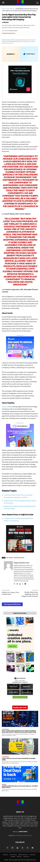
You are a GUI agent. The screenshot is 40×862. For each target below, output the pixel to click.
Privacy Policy (13, 854)
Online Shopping (19, 557)
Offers (4, 784)
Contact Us (26, 856)
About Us (19, 856)
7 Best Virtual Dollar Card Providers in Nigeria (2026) (19, 759)
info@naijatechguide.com (24, 835)
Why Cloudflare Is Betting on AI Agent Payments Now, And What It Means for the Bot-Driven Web (19, 731)
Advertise (5, 854)
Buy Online (9, 557)
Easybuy (5, 407)
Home (3, 8)
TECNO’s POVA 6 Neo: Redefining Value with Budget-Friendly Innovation (30, 594)
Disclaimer (33, 854)
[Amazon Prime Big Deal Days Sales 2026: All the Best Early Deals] (20, 774)
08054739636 (23, 831)
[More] (25, 37)
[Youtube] (25, 583)
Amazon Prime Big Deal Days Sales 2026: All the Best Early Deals (20, 786)
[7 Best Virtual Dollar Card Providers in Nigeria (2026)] (20, 746)
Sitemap (13, 856)
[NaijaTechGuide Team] (8, 573)
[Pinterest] (12, 37)
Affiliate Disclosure (23, 854)
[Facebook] (4, 37)
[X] (8, 37)
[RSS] (22, 848)
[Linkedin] (21, 37)
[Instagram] (17, 583)
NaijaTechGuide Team (9, 33)
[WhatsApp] (16, 37)
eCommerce (10, 8)
